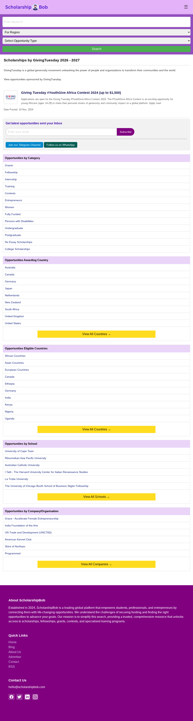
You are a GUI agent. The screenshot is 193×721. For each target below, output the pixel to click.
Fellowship (11, 172)
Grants (9, 165)
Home (12, 642)
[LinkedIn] (27, 697)
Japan (8, 288)
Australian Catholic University (22, 465)
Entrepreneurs (13, 200)
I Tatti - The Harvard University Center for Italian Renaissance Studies (46, 472)
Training (10, 186)
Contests (10, 193)
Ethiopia (10, 383)
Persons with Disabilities (19, 221)
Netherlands (12, 295)
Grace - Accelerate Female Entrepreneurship (31, 518)
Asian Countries (14, 362)
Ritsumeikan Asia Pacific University (25, 458)
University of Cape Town (19, 451)
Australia (10, 267)
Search (96, 48)
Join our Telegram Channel (24, 144)
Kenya (8, 404)
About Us (14, 652)
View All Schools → (96, 496)
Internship (11, 179)
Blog (11, 647)
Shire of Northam (15, 546)
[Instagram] (35, 697)
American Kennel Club (18, 539)
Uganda (9, 418)
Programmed (13, 553)
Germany (10, 281)
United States (13, 323)
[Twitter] (19, 697)
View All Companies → (96, 564)
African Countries (15, 355)
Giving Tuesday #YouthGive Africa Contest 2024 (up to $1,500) (71, 93)
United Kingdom (14, 316)
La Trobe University (16, 478)
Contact (13, 661)
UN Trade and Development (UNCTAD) (28, 532)
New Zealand (13, 302)
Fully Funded (13, 214)
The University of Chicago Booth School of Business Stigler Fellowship (46, 485)
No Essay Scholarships (18, 242)
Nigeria (9, 411)
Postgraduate (13, 235)
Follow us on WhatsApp (61, 144)
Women (9, 207)
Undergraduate (14, 228)
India (8, 397)
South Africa (12, 309)
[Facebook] (11, 697)
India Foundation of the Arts (21, 525)
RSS (11, 666)
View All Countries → (96, 334)
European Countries (17, 369)
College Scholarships (17, 249)
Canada (9, 274)
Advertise (14, 656)
